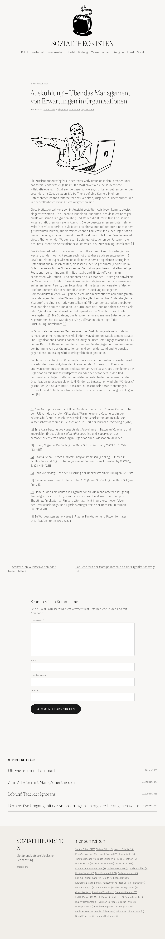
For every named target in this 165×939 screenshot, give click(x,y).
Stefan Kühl (49, 109)
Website (35, 690)
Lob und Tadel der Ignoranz (32, 793)
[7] (74, 381)
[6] (64, 324)
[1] (132, 244)
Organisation (87, 109)
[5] (49, 315)
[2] (128, 255)
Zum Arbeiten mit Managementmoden (41, 782)
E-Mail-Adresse (38, 675)
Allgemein (63, 109)
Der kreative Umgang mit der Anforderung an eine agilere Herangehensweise (73, 805)
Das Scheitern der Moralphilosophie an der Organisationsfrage (115, 567)
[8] (37, 394)
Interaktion (74, 109)
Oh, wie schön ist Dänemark (32, 770)
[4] (80, 298)
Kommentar (37, 620)
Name (33, 660)
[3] (66, 272)
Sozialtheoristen (82, 43)
